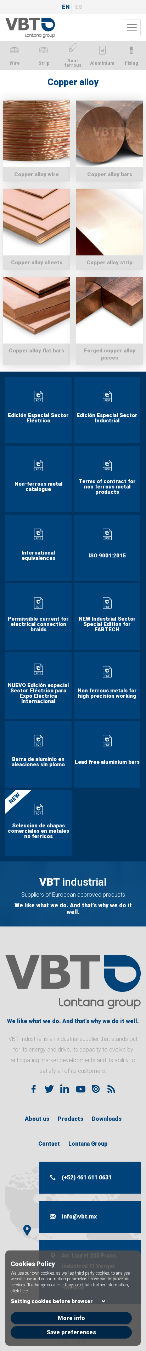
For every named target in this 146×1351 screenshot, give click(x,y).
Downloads (107, 1118)
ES (78, 7)
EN (66, 7)
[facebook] (33, 1088)
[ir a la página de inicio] (73, 982)
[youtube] (80, 1088)
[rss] (111, 1088)
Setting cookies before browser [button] (52, 1301)
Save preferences (71, 1332)
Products (70, 1118)
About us (37, 1118)
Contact (49, 1143)
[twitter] (49, 1088)
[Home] (30, 28)
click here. (20, 1290)
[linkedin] (64, 1088)
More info (71, 1318)
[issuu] (95, 1088)
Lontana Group (88, 1143)
